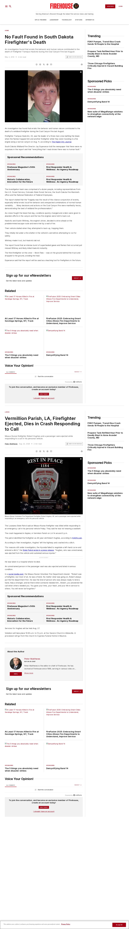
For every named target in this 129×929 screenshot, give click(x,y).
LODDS (7, 412)
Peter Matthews (11, 444)
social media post (15, 574)
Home (7, 30)
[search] (10, 6)
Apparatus (90, 20)
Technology (67, 20)
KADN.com (77, 538)
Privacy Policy (65, 924)
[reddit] (47, 64)
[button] (6, 6)
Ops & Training (41, 20)
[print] (82, 64)
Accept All (119, 925)
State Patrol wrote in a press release (38, 550)
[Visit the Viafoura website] (77, 382)
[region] (44, 377)
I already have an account (43, 398)
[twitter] (44, 64)
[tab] (11, 372)
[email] (51, 64)
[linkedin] (40, 64)
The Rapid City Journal (61, 142)
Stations (78, 20)
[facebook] (37, 64)
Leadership (54, 20)
